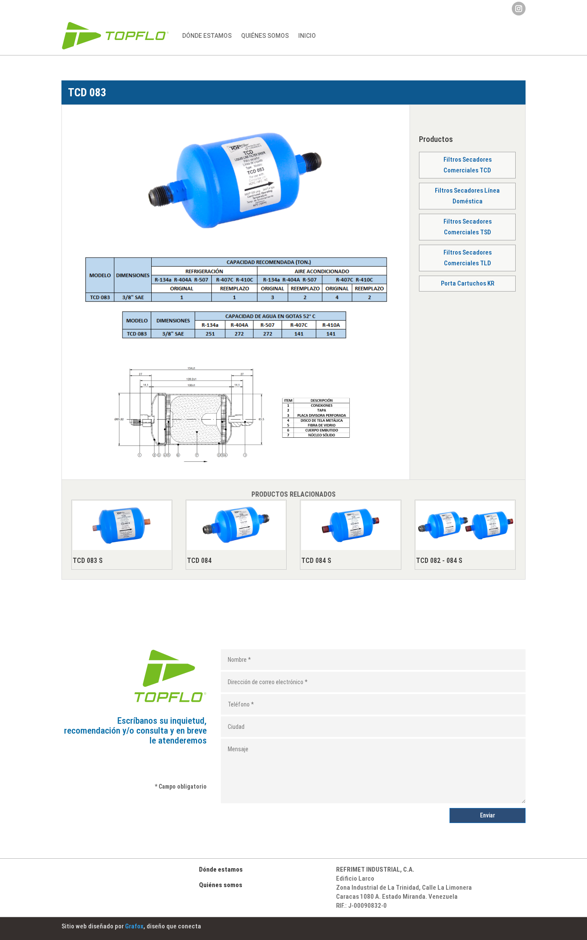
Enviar (487, 815)
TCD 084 (199, 560)
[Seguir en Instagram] (519, 8)
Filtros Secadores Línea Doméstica (467, 196)
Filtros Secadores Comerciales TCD (467, 165)
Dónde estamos (207, 35)
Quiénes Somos (265, 35)
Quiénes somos (220, 885)
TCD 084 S (316, 560)
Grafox (134, 926)
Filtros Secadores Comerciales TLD (467, 258)
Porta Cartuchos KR (467, 283)
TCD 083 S (88, 560)
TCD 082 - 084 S (439, 560)
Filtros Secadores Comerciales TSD (467, 227)
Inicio (307, 35)
